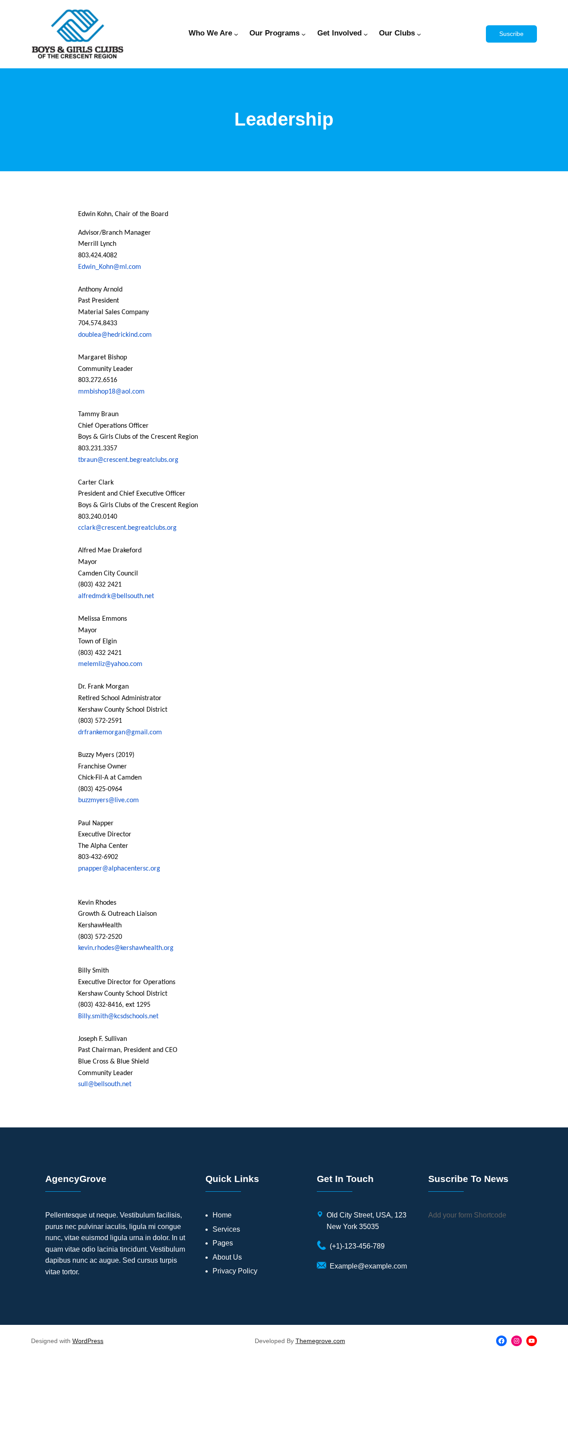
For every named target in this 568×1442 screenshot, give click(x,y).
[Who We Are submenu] (236, 34)
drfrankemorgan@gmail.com (120, 732)
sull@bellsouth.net (104, 1084)
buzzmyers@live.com (108, 800)
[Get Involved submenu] (365, 34)
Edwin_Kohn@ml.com (109, 267)
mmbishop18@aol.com (111, 391)
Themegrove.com (320, 1340)
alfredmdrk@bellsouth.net (116, 596)
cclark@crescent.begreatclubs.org (127, 528)
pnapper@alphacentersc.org (119, 868)
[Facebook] (501, 1341)
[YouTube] (531, 1341)
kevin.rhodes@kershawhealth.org (126, 948)
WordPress (87, 1340)
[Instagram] (516, 1341)
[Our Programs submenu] (303, 34)
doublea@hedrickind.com (115, 335)
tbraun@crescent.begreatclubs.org (128, 460)
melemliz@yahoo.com (110, 664)
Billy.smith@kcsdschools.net (118, 1016)
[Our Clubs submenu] (419, 34)
